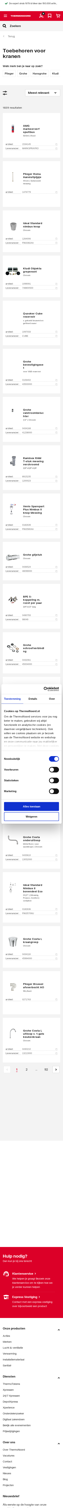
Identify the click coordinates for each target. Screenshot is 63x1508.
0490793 (26, 615)
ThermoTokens (11, 1383)
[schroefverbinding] (31, 647)
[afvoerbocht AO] (31, 987)
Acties (6, 1335)
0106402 (26, 380)
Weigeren (31, 816)
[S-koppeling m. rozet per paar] (31, 601)
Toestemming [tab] (12, 698)
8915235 (26, 476)
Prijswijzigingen (11, 1431)
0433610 (26, 855)
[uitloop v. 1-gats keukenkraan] (31, 1035)
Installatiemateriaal (13, 1359)
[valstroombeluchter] (31, 414)
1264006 (26, 239)
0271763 (26, 999)
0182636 (26, 909)
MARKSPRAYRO (30, 148)
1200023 (26, 481)
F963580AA (28, 529)
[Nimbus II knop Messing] (31, 511)
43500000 (27, 384)
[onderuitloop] (31, 841)
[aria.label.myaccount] (41, 16)
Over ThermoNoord (14, 1449)
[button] (55, 1069)
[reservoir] (31, 318)
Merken (7, 1341)
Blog (5, 1479)
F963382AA (28, 243)
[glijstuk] (31, 556)
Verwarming (9, 1353)
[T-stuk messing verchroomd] (31, 462)
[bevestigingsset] (31, 366)
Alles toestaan (31, 806)
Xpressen (8, 1389)
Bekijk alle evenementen (17, 1425)
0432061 (26, 660)
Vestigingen (9, 1296)
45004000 (27, 664)
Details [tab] (33, 698)
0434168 (26, 428)
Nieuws (7, 1473)
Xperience (9, 1407)
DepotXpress (10, 1401)
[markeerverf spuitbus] (31, 130)
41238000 (27, 432)
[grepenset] (31, 271)
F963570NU (28, 913)
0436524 (26, 567)
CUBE (25, 336)
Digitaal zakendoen (13, 1419)
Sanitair (7, 1365)
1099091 (26, 284)
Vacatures (8, 1455)
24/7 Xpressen (11, 1395)
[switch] (54, 769)
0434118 (26, 954)
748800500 (27, 288)
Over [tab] (52, 698)
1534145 (26, 144)
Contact (7, 1461)
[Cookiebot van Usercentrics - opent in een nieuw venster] (44, 689)
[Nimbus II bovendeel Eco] (31, 892)
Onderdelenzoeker (13, 1413)
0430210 (26, 1049)
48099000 (27, 571)
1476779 (26, 192)
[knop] (31, 226)
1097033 (26, 332)
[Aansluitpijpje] (31, 178)
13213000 (27, 1053)
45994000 (27, 958)
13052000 (27, 859)
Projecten (8, 1485)
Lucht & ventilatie (13, 1347)
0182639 (26, 525)
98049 (25, 619)
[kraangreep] (31, 941)
